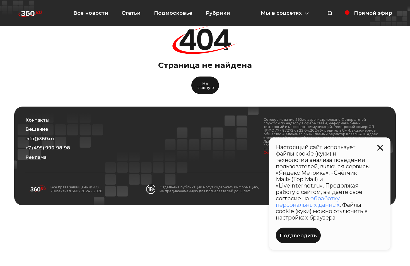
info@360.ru (39, 138)
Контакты (37, 120)
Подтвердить (298, 236)
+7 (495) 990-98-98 (47, 148)
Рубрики (218, 13)
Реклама (36, 157)
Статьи (131, 13)
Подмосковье (173, 13)
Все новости (90, 13)
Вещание (36, 129)
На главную (205, 85)
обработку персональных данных (308, 201)
